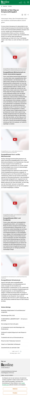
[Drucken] (22, 15)
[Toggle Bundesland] (20, 2)
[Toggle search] (24, 2)
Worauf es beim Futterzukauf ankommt (11, 341)
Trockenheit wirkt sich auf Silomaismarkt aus (12, 337)
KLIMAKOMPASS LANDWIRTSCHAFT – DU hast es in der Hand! (14, 319)
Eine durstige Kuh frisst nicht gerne (9, 324)
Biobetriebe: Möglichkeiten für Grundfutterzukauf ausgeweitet (13, 311)
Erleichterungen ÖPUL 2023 (8, 315)
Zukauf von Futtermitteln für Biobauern (10, 344)
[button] (28, 2)
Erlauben (15, 393)
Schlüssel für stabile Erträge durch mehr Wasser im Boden (13, 333)
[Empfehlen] (25, 15)
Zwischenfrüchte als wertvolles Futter (10, 347)
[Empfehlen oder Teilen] (28, 15)
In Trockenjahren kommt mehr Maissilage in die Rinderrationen (12, 328)
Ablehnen (15, 389)
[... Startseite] (5, 2)
